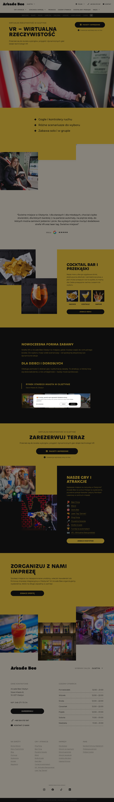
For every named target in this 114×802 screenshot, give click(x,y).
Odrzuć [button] (63, 404)
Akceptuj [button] (73, 404)
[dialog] (57, 401)
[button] (40, 404)
